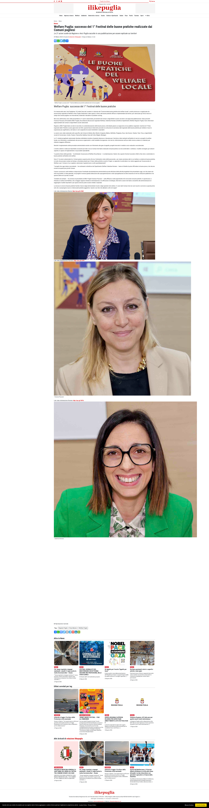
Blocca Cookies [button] (189, 805)
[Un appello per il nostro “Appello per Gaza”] (117, 653)
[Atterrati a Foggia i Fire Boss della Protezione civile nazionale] (66, 701)
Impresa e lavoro (69, 15)
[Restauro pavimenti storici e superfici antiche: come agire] (142, 653)
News (61, 15)
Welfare (77, 15)
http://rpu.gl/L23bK (78, 191)
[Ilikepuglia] (104, 8)
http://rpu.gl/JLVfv (79, 260)
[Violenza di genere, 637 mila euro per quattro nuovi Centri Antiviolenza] (142, 701)
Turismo (136, 15)
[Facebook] (54, 1)
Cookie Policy (83, 805)
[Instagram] (56, 1)
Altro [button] (148, 15)
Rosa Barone (73, 628)
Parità (131, 15)
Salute (121, 15)
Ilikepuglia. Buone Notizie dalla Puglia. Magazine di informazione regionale (75, 542)
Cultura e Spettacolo (112, 15)
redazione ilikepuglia (75, 37)
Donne (132, 715)
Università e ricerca (93, 15)
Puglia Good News (105, 1)
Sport (142, 15)
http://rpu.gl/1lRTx (78, 400)
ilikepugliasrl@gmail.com (115, 801)
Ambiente (84, 15)
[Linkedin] (61, 1)
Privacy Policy (92, 805)
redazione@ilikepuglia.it (98, 801)
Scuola (103, 15)
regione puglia (63, 628)
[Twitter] (59, 1)
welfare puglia (83, 628)
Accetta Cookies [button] (200, 805)
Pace (126, 15)
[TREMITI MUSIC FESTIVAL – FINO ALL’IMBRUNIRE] (91, 701)
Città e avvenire (58, 767)
